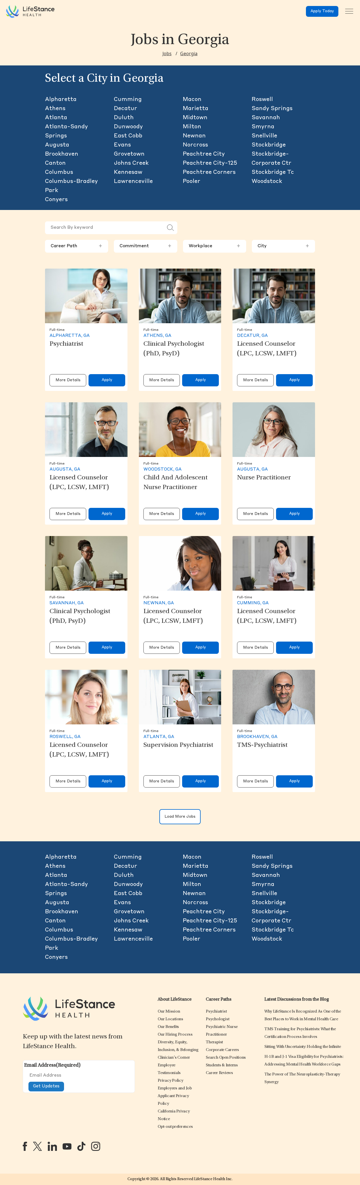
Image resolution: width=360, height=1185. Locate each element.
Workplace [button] (214, 246)
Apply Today (322, 11)
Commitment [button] (145, 246)
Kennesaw (128, 172)
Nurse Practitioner (264, 478)
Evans (122, 145)
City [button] (283, 246)
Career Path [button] (76, 246)
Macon (192, 99)
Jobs (167, 53)
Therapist (214, 1042)
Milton (192, 127)
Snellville (264, 136)
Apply (107, 380)
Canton (55, 163)
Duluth (124, 118)
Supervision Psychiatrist (178, 745)
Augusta (57, 145)
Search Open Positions (226, 1058)
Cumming (128, 99)
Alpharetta (61, 99)
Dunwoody (128, 127)
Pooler (191, 181)
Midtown (195, 118)
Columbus (59, 172)
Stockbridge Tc (273, 172)
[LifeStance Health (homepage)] (30, 11)
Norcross (195, 145)
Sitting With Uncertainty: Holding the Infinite (302, 1047)
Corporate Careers (222, 1050)
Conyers (56, 200)
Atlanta (56, 118)
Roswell (262, 99)
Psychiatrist (66, 344)
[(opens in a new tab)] (25, 1146)
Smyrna (263, 127)
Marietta (195, 109)
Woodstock (267, 181)
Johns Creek (131, 163)
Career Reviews (219, 1073)
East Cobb (128, 136)
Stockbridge (269, 145)
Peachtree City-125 (210, 163)
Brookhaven (61, 154)
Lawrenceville (133, 181)
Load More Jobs (180, 817)
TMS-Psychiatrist (262, 745)
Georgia (189, 53)
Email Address (52, 1065)
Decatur (125, 109)
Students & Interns (222, 1065)
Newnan (194, 136)
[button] (169, 1011)
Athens (55, 109)
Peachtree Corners (209, 172)
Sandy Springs (272, 109)
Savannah (266, 118)
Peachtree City (204, 154)
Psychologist (217, 1019)
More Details (68, 380)
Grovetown (129, 154)
